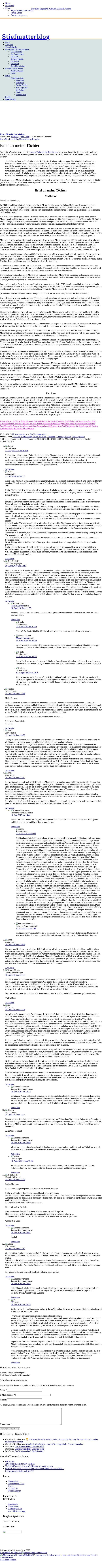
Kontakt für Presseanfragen (14, 1489)
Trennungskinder (63, 437)
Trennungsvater (78, 437)
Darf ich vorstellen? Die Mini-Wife (29, 1446)
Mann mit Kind (39, 437)
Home (7, 3)
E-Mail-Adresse (7, 1395)
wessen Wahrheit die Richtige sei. (44, 152)
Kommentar (6, 1424)
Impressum (13, 1504)
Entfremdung (26, 437)
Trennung (51, 437)
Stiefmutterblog (26, 36)
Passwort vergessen (19, 15)
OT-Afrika (9, 1461)
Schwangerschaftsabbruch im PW (19, 1471)
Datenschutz (13, 1506)
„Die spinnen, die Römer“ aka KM (20, 1464)
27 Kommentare (19, 434)
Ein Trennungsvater (38, 434)
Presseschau (13, 1481)
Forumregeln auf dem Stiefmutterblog (16, 1510)
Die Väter (4, 139)
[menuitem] (53, 3)
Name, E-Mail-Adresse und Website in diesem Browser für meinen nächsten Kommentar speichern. (45, 1405)
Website (3, 1400)
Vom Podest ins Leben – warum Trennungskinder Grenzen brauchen (54, 1444)
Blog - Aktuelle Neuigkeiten (12, 134)
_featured (16, 437)
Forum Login (16, 13)
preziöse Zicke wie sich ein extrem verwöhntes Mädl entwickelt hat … (34, 1468)
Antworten (9, 469)
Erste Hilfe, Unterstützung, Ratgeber (24, 139)
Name (3, 1390)
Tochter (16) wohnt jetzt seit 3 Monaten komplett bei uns (29, 1466)
